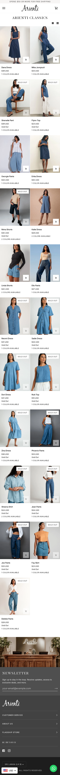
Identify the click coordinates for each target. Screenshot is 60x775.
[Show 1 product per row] (52, 23)
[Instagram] (9, 750)
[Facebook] (3, 750)
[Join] (54, 688)
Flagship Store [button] (11, 732)
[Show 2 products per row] (57, 23)
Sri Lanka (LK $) (13, 764)
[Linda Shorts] (15, 263)
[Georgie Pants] (15, 154)
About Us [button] (7, 724)
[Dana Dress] (15, 45)
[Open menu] (6, 8)
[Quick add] (26, 60)
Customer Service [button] (12, 715)
